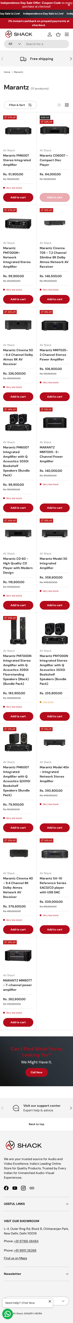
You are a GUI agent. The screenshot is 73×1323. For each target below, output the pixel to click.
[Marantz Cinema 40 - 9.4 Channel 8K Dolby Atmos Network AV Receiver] (18, 853)
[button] (58, 34)
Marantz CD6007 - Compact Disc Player (54, 160)
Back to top (36, 1124)
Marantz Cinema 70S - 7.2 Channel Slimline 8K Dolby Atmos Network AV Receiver (54, 257)
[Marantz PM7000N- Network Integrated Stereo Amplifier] (18, 223)
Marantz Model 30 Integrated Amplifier (53, 563)
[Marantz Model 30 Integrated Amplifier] (55, 534)
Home (7, 72)
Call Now (36, 1072)
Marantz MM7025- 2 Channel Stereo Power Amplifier (54, 354)
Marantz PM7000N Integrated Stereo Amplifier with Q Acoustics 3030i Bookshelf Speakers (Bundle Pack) (54, 670)
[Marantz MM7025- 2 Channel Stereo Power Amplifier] (55, 325)
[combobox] (36, 44)
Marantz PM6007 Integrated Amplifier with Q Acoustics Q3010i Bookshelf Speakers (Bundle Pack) (16, 781)
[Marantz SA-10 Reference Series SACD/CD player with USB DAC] (55, 853)
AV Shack (18, 1313)
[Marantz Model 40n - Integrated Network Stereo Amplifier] (55, 742)
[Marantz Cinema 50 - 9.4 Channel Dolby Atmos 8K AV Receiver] (18, 325)
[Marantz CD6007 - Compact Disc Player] (55, 130)
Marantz (18, 72)
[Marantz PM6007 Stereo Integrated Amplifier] (18, 130)
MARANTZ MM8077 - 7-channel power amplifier (17, 985)
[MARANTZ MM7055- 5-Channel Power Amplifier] (55, 422)
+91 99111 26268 (25, 1250)
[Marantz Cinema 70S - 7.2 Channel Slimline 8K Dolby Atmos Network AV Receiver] (55, 223)
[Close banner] (69, 5)
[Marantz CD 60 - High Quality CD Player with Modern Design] (18, 534)
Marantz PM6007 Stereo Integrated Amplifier (17, 160)
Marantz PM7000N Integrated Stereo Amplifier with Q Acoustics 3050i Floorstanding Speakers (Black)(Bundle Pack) (17, 670)
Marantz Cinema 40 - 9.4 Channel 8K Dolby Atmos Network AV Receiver (18, 887)
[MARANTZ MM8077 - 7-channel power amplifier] (18, 955)
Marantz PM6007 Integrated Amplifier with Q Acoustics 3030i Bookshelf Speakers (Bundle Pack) (16, 461)
